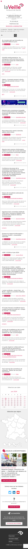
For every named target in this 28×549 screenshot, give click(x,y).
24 (2, 405)
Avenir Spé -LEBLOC (20, 295)
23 (20, 402)
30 (20, 405)
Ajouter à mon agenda (20, 52)
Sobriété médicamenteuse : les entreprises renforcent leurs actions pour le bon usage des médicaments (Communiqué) (13, 60)
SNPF (17, 335)
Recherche (15, 35)
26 (8, 405)
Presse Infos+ (12, 536)
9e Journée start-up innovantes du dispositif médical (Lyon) (12, 41)
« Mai (4, 407)
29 (17, 405)
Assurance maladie (20, 218)
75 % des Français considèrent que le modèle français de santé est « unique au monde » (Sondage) (13, 309)
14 (14, 400)
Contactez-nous (14, 506)
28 (14, 405)
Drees (17, 374)
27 (11, 405)
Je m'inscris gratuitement (14, 523)
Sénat (17, 154)
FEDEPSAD (18, 134)
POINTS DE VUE (14, 24)
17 (2, 402)
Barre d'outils (1, 1)
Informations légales (13, 538)
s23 (24, 398)
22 (17, 402)
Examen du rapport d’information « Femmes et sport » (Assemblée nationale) (12, 235)
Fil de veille (14, 21)
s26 (24, 405)
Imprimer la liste (2, 35)
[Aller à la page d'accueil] (14, 7)
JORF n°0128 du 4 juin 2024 (10, 252)
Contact (10, 541)
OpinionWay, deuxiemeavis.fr (14, 314)
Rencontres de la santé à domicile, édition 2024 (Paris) (12, 131)
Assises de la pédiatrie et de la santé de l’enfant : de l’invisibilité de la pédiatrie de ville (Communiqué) (13, 331)
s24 (24, 400)
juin (14, 407)
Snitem (17, 44)
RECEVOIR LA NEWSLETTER (14, 26)
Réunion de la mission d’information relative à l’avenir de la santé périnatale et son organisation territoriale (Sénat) (14, 151)
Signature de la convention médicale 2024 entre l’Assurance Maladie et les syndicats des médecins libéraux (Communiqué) (13, 214)
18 (5, 402)
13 (11, 400)
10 (2, 400)
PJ (3, 73)
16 (20, 400)
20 (11, 402)
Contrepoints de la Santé (13, 86)
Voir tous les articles (9, 480)
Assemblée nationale (21, 117)
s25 (24, 402)
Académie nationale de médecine (15, 198)
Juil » (24, 407)
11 (5, 400)
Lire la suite (7, 71)
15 (17, 400)
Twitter (10, 492)
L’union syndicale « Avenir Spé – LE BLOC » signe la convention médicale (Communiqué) (13, 292)
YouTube (18, 492)
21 (14, 402)
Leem (17, 64)
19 (8, 402)
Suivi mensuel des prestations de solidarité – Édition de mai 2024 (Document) (12, 370)
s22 (24, 396)
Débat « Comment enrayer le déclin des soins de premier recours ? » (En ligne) (13, 81)
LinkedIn (14, 492)
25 (5, 405)
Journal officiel (19, 255)
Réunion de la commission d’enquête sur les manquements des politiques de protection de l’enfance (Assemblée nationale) (14, 113)
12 (8, 400)
